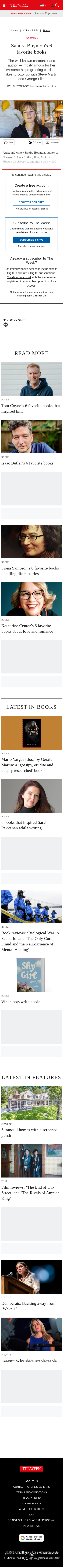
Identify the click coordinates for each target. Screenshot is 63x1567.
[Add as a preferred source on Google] (31, 1538)
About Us (31, 1481)
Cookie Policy (31, 1503)
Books (46, 30)
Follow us (37, 142)
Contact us (39, 295)
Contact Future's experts (31, 1486)
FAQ (31, 1514)
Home (14, 30)
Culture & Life (30, 30)
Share (10, 142)
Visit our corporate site (43, 1554)
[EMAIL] (6, 324)
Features (31, 38)
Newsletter (54, 142)
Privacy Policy (31, 1498)
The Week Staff (20, 85)
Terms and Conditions (31, 1492)
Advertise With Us (31, 1509)
